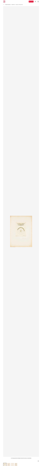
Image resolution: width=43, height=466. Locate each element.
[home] (3, 4)
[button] (38, 461)
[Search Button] (35, 1)
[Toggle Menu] (38, 1)
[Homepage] (4, 2)
